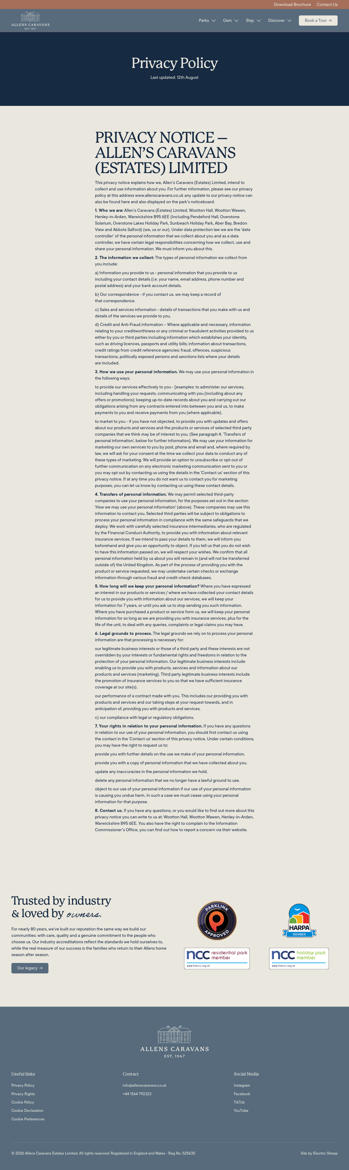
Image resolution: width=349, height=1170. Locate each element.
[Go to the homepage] (174, 1041)
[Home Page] (30, 20)
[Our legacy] (29, 968)
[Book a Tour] (318, 20)
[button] (207, 20)
